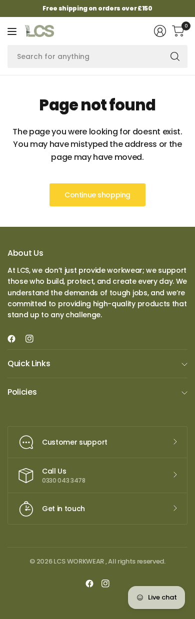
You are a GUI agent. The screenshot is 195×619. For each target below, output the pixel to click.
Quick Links (29, 363)
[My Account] (160, 31)
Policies (22, 392)
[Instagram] (34, 339)
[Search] (175, 56)
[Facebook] (16, 339)
